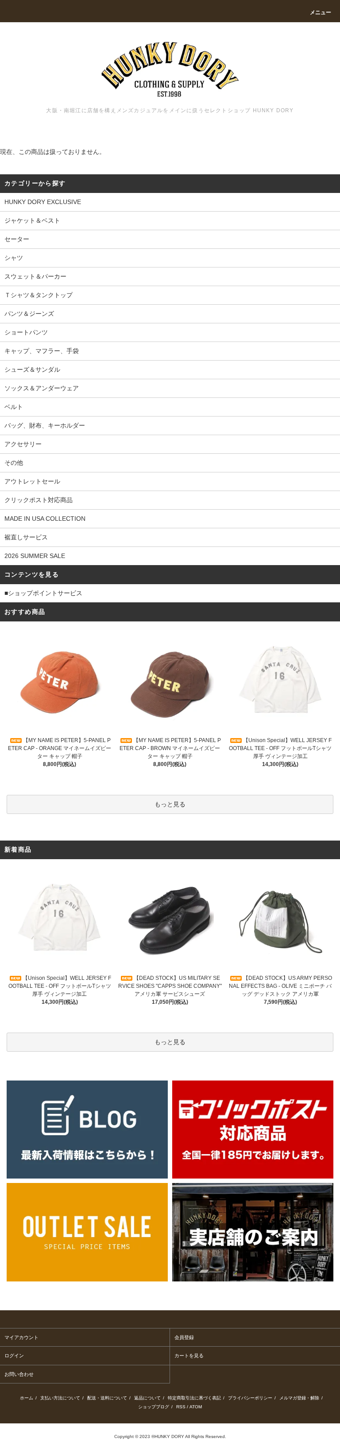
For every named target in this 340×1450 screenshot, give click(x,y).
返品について (147, 1397)
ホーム (26, 1397)
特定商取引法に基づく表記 (194, 1397)
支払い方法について (60, 1397)
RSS (180, 1406)
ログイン (14, 1355)
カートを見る (189, 1355)
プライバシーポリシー (250, 1397)
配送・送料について (107, 1397)
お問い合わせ (19, 1374)
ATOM (195, 1406)
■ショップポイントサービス (43, 593)
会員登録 (184, 1337)
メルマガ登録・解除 (299, 1397)
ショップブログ (153, 1406)
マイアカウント (21, 1337)
